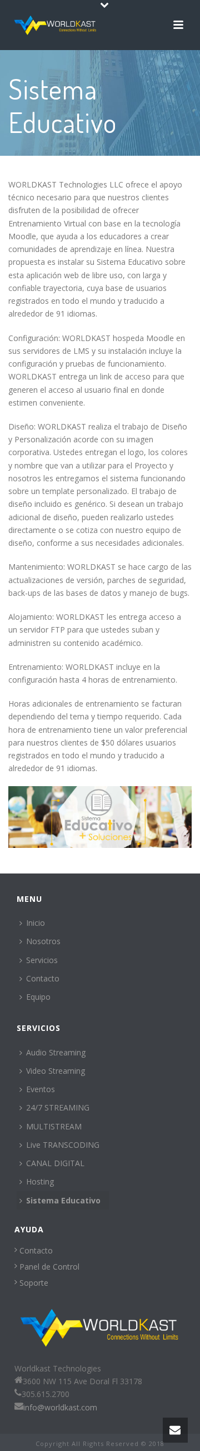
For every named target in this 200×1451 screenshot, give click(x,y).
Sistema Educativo (63, 1200)
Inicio (35, 922)
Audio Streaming (56, 1052)
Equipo (38, 996)
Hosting (40, 1181)
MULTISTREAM (54, 1126)
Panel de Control (48, 1267)
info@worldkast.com (60, 1408)
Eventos (40, 1089)
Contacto (42, 978)
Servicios (42, 960)
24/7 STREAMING (57, 1107)
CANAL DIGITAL (55, 1163)
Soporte (32, 1283)
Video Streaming (55, 1070)
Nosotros (43, 941)
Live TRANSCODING (62, 1144)
